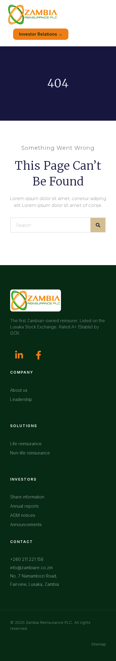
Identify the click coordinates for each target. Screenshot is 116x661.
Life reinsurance (26, 443)
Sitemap (98, 644)
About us (18, 390)
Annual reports (24, 506)
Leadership (21, 399)
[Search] (97, 225)
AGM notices (22, 515)
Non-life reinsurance (30, 452)
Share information (27, 496)
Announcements (26, 524)
